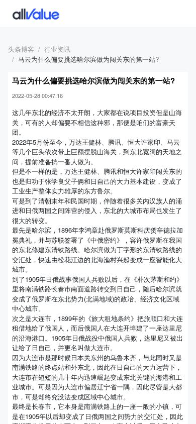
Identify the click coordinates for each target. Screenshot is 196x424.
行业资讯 (57, 49)
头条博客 (21, 49)
